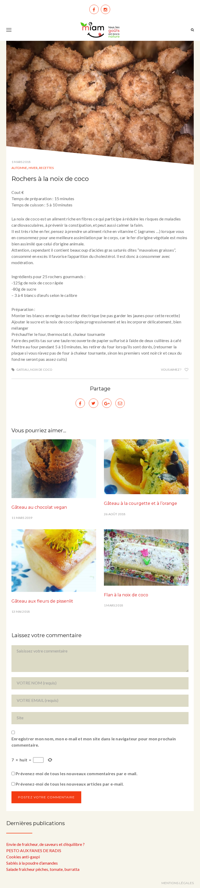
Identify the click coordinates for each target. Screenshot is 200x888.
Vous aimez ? (171, 369)
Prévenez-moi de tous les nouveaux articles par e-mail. (70, 783)
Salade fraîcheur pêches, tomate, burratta (42, 869)
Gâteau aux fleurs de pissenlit (42, 601)
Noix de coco (41, 369)
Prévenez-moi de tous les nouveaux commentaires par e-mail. (77, 773)
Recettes (46, 168)
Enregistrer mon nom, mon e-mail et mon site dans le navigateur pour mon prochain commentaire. (93, 741)
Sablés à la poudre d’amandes (32, 862)
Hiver (33, 168)
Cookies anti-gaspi (23, 856)
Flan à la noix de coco (126, 594)
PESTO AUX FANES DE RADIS (33, 850)
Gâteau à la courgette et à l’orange (140, 503)
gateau (22, 369)
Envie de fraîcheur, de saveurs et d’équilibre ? (45, 844)
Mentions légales (177, 883)
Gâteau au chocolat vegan (39, 507)
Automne (19, 168)
